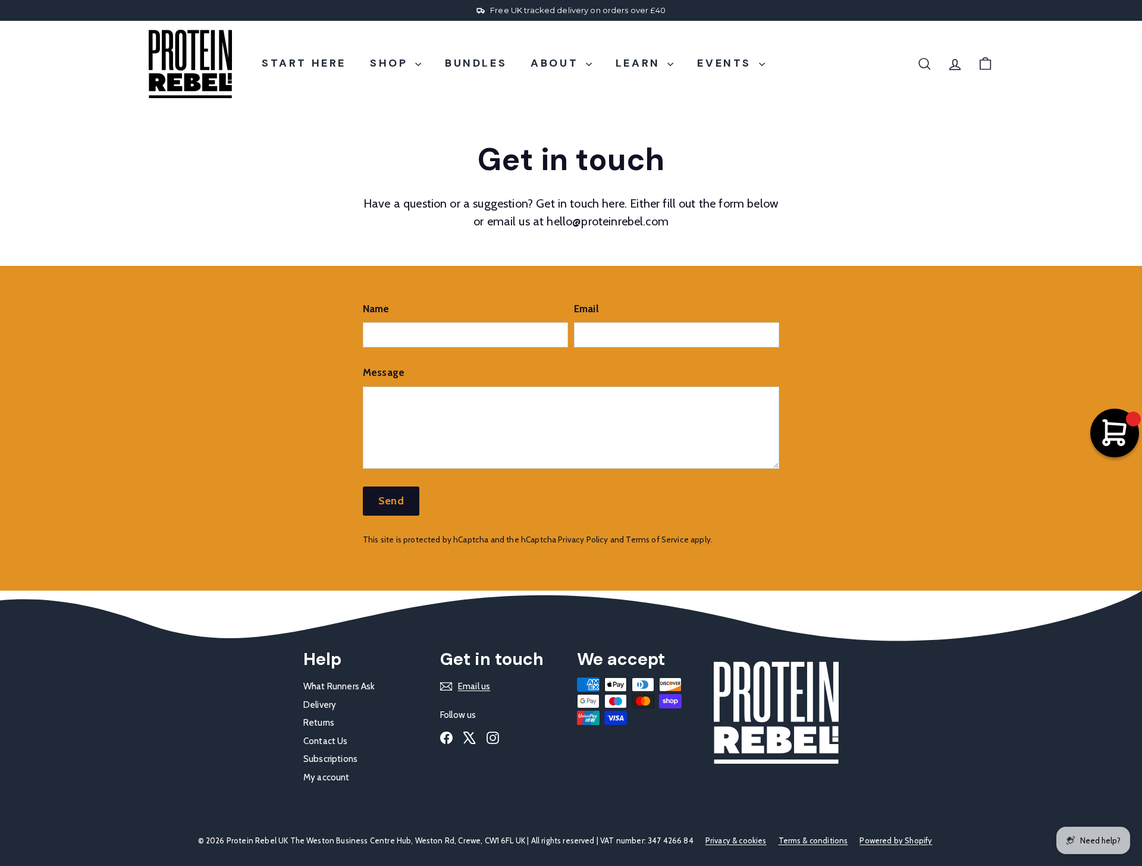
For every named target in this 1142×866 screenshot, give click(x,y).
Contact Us (325, 741)
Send (391, 500)
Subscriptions (330, 759)
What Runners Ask (339, 686)
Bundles (476, 63)
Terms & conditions (813, 840)
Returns (318, 722)
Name (376, 309)
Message (383, 372)
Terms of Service (657, 539)
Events (726, 63)
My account (326, 777)
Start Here (304, 63)
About (557, 63)
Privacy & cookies (736, 840)
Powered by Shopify (895, 840)
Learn (640, 63)
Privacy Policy (583, 539)
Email (586, 309)
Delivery (319, 704)
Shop (391, 63)
